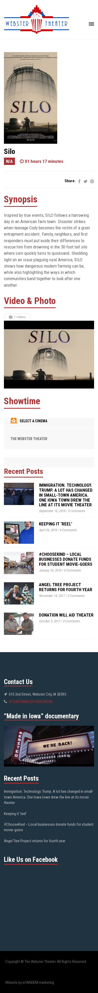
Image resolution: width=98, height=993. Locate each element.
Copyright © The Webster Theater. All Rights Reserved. (46, 961)
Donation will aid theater (66, 615)
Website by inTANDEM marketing (29, 982)
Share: (70, 181)
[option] (49, 355)
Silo (9, 151)
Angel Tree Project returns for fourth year (65, 587)
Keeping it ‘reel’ (55, 523)
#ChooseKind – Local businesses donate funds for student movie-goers (65, 559)
